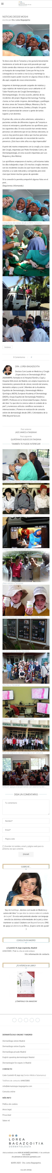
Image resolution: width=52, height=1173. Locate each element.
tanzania (7, 347)
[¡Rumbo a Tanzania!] (26, 668)
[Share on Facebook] (34, 357)
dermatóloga (13, 910)
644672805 (7, 951)
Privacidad (7, 1115)
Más (37, 954)
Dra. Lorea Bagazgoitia (21, 20)
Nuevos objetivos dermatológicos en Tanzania (23, 752)
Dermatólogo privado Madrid (14, 1052)
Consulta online (9, 1092)
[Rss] (38, 1020)
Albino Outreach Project (13, 515)
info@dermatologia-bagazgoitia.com (17, 1086)
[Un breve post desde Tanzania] (26, 634)
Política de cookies (10, 1104)
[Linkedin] (32, 1020)
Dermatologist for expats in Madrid (17, 1063)
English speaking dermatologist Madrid (18, 1057)
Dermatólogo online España (14, 1046)
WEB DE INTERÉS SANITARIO (28, 1153)
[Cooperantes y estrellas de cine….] (26, 532)
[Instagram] (26, 1020)
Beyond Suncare (37, 922)
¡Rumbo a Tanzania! (11, 685)
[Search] (49, 3)
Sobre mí (6, 1120)
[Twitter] (20, 1020)
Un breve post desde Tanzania (16, 651)
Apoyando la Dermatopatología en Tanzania (22, 481)
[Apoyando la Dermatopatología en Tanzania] (26, 464)
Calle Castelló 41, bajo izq (13, 1075)
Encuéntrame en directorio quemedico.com (26, 1157)
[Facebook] (14, 1020)
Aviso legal (7, 1109)
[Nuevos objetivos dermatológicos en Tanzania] (26, 735)
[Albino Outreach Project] (26, 498)
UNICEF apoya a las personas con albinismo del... (24, 786)
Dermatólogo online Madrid (14, 1041)
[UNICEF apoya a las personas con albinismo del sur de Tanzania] (26, 769)
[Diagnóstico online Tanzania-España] (26, 702)
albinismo (17, 926)
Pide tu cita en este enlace (24, 951)
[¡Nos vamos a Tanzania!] (26, 566)
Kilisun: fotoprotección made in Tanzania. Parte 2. (24, 617)
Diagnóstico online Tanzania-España (18, 719)
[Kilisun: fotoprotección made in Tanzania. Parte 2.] (26, 600)
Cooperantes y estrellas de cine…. (18, 549)
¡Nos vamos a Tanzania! (13, 583)
